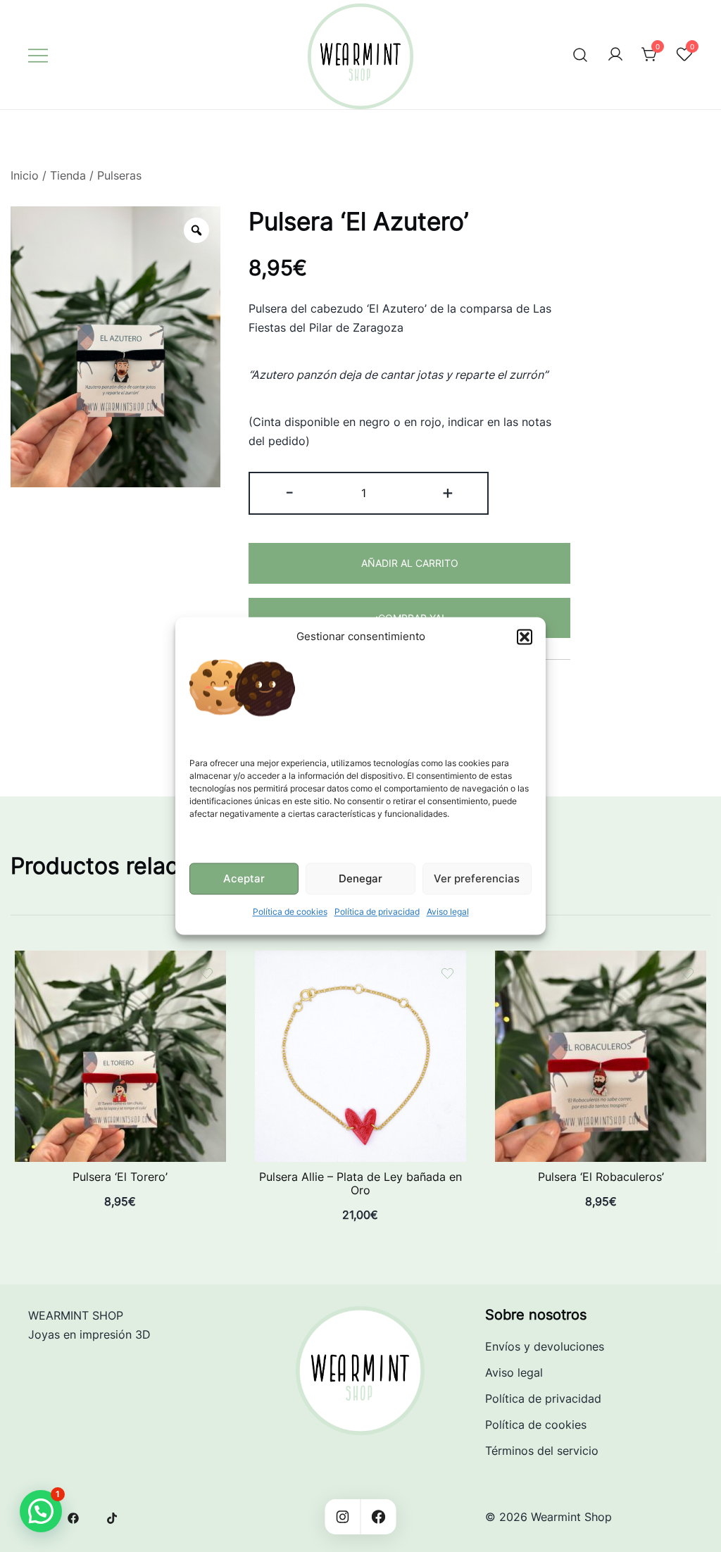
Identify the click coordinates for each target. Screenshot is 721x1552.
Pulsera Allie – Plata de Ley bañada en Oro (360, 1183)
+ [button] (447, 491)
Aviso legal (448, 912)
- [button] (289, 491)
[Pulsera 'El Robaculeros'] (600, 960)
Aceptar (244, 878)
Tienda (68, 175)
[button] (525, 637)
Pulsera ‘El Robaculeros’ (601, 1177)
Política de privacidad (377, 912)
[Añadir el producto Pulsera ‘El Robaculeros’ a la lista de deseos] (687, 973)
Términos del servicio (541, 1451)
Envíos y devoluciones (544, 1346)
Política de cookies (290, 912)
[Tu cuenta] (615, 55)
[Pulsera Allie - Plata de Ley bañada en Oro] (360, 960)
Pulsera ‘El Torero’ (120, 1177)
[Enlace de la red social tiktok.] (112, 1517)
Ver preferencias (477, 878)
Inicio (25, 175)
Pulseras (119, 175)
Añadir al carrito (409, 563)
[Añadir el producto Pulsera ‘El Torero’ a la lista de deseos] (206, 973)
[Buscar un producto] (580, 54)
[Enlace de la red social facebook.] (73, 1517)
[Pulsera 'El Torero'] (120, 960)
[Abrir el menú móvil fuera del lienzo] (38, 54)
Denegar (360, 878)
